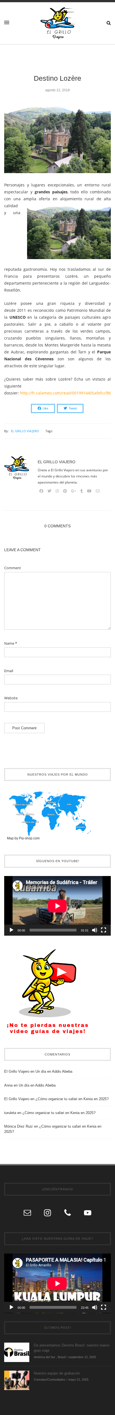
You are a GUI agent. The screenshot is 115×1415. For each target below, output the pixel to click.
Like (45, 408)
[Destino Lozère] (57, 142)
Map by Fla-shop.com (23, 838)
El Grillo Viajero (25, 431)
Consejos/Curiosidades (49, 1379)
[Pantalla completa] (103, 930)
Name (10, 643)
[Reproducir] (11, 930)
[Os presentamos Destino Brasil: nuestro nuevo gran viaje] (16, 1352)
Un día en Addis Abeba (53, 1071)
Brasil (61, 1357)
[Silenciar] (94, 930)
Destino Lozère (57, 78)
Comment (12, 567)
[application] (57, 906)
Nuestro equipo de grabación (57, 1373)
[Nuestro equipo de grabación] (16, 1380)
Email (8, 670)
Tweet (73, 408)
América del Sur (44, 1357)
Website (11, 697)
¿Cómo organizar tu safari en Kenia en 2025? (72, 1099)
